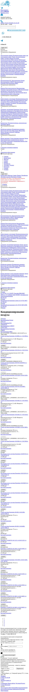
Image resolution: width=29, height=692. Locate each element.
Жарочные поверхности (7, 111)
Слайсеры (17, 132)
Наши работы (11, 683)
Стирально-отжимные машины (9, 147)
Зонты (26, 138)
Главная (6, 156)
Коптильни (4, 130)
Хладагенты (18, 91)
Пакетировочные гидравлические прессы (12, 140)
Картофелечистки (19, 111)
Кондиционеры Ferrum (18, 80)
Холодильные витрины (12, 64)
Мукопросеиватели (19, 100)
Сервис (15, 175)
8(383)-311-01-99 (14, 23)
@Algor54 (3, 44)
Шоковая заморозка (20, 73)
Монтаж (6, 159)
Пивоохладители (9, 73)
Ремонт (6, 162)
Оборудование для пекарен (8, 99)
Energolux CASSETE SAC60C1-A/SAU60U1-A (13, 607)
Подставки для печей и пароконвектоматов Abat (14, 141)
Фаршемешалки (5, 133)
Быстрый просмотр (6, 343)
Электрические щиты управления (10, 94)
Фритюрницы (23, 116)
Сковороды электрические (12, 116)
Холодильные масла (21, 92)
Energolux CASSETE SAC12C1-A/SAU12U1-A (13, 540)
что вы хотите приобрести (8, 650)
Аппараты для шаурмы (7, 109)
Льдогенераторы (20, 67)
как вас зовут (4, 642)
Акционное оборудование (8, 152)
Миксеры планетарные (7, 100)
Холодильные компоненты (12, 689)
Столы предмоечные (6, 142)
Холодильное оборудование (8, 687)
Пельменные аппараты (18, 129)
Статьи (3, 684)
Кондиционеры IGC (6, 80)
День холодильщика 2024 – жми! (17, 30)
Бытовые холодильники (7, 74)
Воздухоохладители (10, 88)
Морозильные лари (18, 68)
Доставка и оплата (6, 177)
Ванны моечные (5, 138)
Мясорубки (22, 130)
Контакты (6, 166)
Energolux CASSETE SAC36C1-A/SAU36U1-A (13, 585)
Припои (3, 88)
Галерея (6, 168)
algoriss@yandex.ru (6, 17)
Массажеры (15, 130)
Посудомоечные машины (16, 115)
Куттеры (9, 130)
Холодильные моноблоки (20, 61)
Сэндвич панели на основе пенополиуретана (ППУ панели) (10, 59)
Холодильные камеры (7, 55)
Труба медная (11, 91)
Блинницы (16, 109)
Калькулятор (7, 158)
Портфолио (7, 163)
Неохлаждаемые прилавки (13, 71)
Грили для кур (24, 109)
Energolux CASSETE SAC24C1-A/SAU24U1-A (13, 574)
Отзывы (6, 169)
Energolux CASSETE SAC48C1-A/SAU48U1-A (13, 596)
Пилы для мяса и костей (7, 132)
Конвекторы (4, 123)
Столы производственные (17, 138)
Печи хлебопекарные (13, 101)
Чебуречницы (4, 118)
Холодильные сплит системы (9, 62)
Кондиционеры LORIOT (7, 82)
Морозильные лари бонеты (8, 70)
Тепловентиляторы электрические (17, 123)
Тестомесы (13, 103)
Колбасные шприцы (6, 129)
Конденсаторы (21, 88)
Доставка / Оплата (9, 165)
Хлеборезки (9, 104)
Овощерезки (9, 113)
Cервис (6, 161)
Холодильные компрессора (8, 92)
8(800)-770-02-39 (5, 23)
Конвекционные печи (22, 99)
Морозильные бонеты (7, 68)
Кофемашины (13, 112)
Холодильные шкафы (10, 67)
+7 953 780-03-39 (6, 37)
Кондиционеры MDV (12, 83)
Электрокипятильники (14, 118)
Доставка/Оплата (20, 683)
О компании (4, 683)
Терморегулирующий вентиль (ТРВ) (11, 89)
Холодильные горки (11, 65)
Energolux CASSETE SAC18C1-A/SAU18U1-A (13, 548)
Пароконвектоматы (18, 113)
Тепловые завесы (5, 124)
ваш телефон (4, 646)
